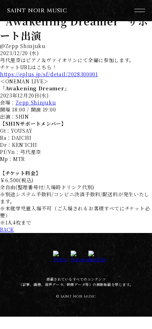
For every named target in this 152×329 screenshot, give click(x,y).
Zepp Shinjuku (36, 102)
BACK (7, 229)
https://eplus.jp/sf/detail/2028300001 (49, 74)
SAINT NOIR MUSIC (37, 10)
